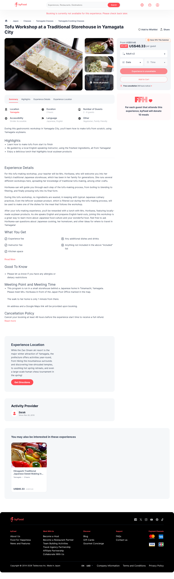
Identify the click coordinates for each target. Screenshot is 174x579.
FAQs (118, 536)
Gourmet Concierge (93, 543)
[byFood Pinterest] (157, 520)
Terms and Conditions (134, 565)
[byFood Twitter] (140, 519)
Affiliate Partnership (53, 550)
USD (89, 566)
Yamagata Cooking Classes (71, 21)
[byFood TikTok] (162, 519)
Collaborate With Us (53, 554)
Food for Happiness (20, 539)
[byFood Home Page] (21, 6)
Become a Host (51, 536)
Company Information (108, 565)
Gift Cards (88, 539)
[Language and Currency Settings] (142, 5)
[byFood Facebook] (135, 520)
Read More (10, 259)
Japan (16, 21)
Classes (27, 21)
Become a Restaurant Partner (58, 539)
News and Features (20, 543)
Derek (22, 412)
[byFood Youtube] (151, 520)
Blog (85, 536)
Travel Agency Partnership (57, 547)
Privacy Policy (156, 565)
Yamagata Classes (44, 21)
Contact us (121, 539)
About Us (15, 536)
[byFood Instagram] (146, 520)
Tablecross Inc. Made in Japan (46, 565)
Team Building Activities (55, 543)
